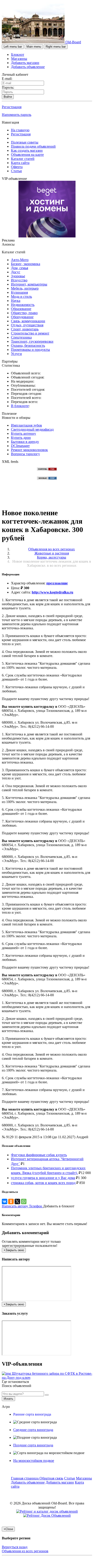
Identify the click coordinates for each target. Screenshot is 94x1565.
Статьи (16, 171)
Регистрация (11, 107)
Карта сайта (20, 163)
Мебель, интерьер (25, 288)
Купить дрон (21, 437)
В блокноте (20, 406)
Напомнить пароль (16, 115)
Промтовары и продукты (30, 350)
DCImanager (20, 446)
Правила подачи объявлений (33, 146)
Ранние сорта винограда (32, 1414)
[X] (17, 1201)
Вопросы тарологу (25, 454)
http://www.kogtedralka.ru (52, 592)
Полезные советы (24, 142)
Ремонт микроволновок (29, 450)
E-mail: (7, 79)
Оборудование (22, 317)
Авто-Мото (20, 260)
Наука (15, 301)
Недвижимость (22, 305)
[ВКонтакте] (4, 1201)
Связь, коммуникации (28, 321)
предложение (57, 583)
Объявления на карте (27, 154)
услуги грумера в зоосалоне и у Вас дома (43, 1178)
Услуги (16, 354)
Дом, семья (19, 268)
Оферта (17, 167)
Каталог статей (22, 159)
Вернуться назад (14, 1547)
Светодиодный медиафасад (32, 429)
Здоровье (18, 276)
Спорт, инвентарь (25, 329)
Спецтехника (21, 337)
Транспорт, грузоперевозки (32, 341)
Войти (8, 96)
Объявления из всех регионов (25, 1551)
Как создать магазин (27, 150)
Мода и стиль (21, 296)
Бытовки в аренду (25, 442)
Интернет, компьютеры (29, 284)
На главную (20, 130)
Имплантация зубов (26, 425)
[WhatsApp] (23, 1201)
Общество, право (24, 313)
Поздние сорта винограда (33, 1445)
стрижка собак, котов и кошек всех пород (43, 1183)
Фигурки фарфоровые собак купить (39, 1155)
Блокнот (17, 54)
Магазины (19, 59)
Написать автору (15, 1206)
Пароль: (8, 87)
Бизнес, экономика (25, 264)
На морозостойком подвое (33, 1460)
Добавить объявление (28, 67)
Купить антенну (23, 433)
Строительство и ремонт (30, 333)
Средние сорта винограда (33, 1430)
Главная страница (25, 1478)
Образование (21, 309)
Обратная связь (51, 1478)
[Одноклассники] (11, 1201)
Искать (8, 1398)
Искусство (19, 280)
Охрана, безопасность (28, 345)
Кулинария (19, 292)
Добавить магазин (25, 63)
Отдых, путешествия (27, 325)
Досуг (15, 272)
